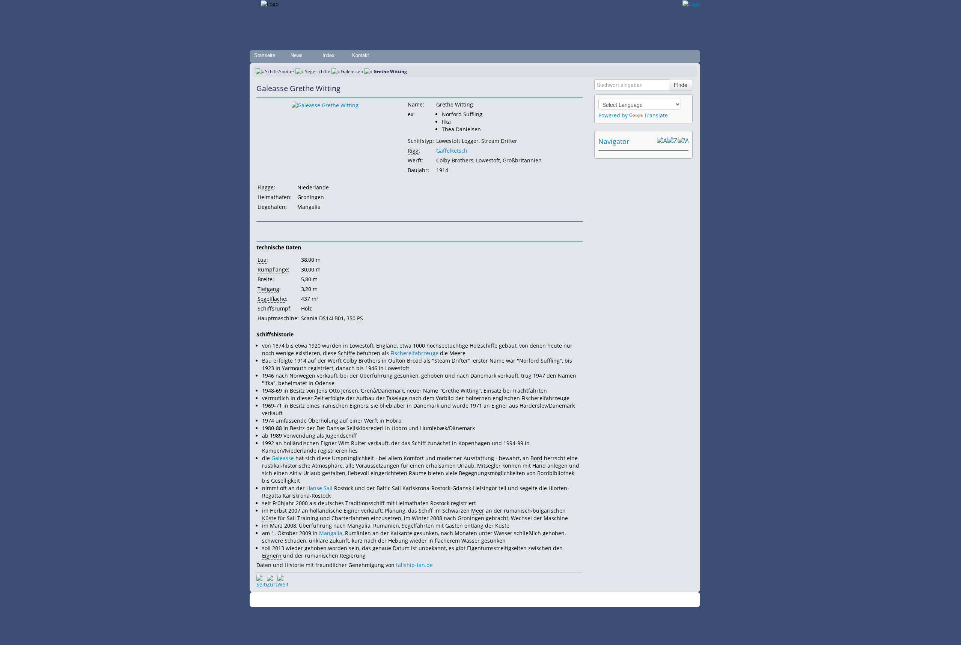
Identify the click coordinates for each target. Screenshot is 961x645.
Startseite (264, 55)
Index (328, 55)
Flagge (266, 187)
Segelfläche (272, 298)
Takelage (397, 398)
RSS (583, 600)
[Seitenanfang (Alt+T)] (261, 580)
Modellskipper (535, 600)
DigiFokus (564, 600)
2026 (347, 600)
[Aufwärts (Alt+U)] (662, 141)
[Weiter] (282, 580)
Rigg (413, 150)
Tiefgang (268, 288)
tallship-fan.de (414, 564)
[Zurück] (272, 580)
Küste (269, 518)
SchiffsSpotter (279, 71)
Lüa (262, 259)
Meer (477, 510)
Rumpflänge (273, 269)
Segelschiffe (317, 71)
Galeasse (282, 458)
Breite (265, 279)
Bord (536, 458)
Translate (656, 115)
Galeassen (352, 71)
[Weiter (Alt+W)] (683, 141)
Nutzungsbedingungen (478, 600)
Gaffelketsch (451, 150)
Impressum (406, 600)
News (297, 55)
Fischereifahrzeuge (414, 353)
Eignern (272, 555)
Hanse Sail (319, 488)
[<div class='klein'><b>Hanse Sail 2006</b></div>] (325, 104)
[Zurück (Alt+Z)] (672, 141)
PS (360, 318)
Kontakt (360, 55)
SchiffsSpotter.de (372, 600)
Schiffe (346, 353)
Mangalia (330, 533)
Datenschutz (436, 600)
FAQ (510, 600)
